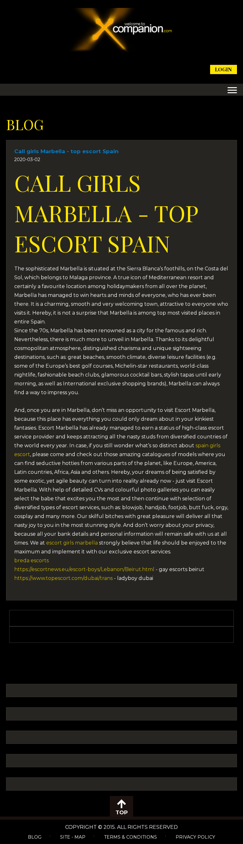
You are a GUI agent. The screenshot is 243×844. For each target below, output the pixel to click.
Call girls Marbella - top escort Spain (66, 151)
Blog (34, 837)
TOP (121, 812)
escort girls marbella (72, 543)
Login (223, 69)
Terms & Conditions (130, 837)
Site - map (72, 837)
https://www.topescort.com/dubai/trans (63, 578)
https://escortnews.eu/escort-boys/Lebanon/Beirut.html (84, 569)
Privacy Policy (195, 837)
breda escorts (31, 561)
